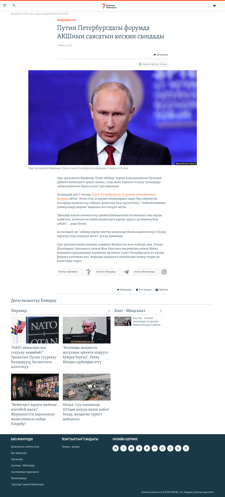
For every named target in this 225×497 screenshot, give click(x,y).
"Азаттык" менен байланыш (27, 484)
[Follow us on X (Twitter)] (123, 448)
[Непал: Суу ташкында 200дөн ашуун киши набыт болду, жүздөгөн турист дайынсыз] (87, 387)
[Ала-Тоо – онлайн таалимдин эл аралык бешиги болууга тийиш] (122, 321)
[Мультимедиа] (215, 5)
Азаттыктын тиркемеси (25, 472)
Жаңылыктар (66, 20)
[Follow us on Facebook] (115, 448)
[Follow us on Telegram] (139, 448)
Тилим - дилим (71, 447)
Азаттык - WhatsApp (23, 466)
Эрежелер (17, 459)
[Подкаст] (186, 448)
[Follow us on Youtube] (131, 448)
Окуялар (19, 311)
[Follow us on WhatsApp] (170, 448)
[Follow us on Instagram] (162, 448)
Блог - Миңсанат (129, 311)
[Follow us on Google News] (147, 448)
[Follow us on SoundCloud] (155, 448)
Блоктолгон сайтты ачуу (25, 447)
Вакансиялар (19, 478)
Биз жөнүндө (19, 453)
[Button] (160, 55)
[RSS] (178, 448)
